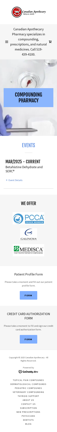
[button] (7, 42)
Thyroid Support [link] (28, 396)
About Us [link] (28, 400)
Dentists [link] (28, 420)
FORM (28, 295)
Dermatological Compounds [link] (28, 384)
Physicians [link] (28, 416)
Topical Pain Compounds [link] (28, 380)
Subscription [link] (28, 408)
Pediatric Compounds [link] (28, 388)
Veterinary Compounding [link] (28, 392)
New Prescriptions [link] (28, 412)
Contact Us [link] (28, 404)
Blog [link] (28, 424)
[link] (29, 12)
